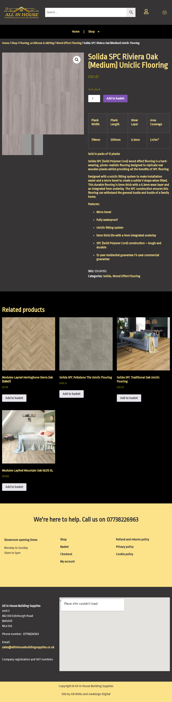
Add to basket (115, 98)
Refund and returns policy (132, 539)
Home (75, 31)
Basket (64, 547)
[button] (77, 59)
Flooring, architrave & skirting (36, 43)
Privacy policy (125, 547)
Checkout (66, 554)
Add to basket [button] (14, 398)
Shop (91, 31)
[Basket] (164, 12)
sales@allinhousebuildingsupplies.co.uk (28, 647)
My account (67, 561)
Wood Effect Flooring (68, 43)
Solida (107, 276)
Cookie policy (124, 554)
